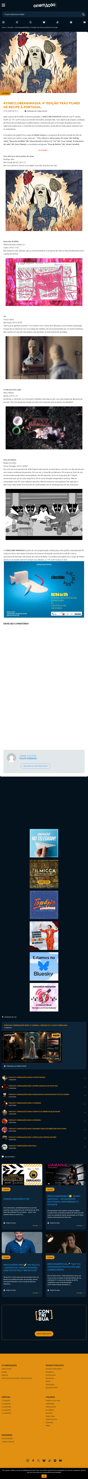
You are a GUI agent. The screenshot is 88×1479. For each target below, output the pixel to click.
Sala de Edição (7, 1438)
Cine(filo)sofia (51, 1419)
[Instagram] (3, 22)
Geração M (50, 1372)
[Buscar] (83, 14)
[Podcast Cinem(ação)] (44, 935)
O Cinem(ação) (9, 1365)
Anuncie (5, 1375)
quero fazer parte (44, 1333)
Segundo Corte (52, 1387)
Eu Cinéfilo (50, 1410)
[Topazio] (44, 904)
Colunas (50, 1397)
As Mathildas (51, 1375)
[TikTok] (57, 22)
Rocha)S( (10, 27)
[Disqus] (44, 654)
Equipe (4, 1372)
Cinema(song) (51, 1407)
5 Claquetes (6, 1413)
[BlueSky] (44, 22)
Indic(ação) (50, 1384)
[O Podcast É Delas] (44, 997)
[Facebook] (17, 22)
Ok (44, 1476)
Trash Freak (50, 1416)
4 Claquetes (6, 1410)
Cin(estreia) (50, 1404)
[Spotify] (71, 22)
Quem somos (6, 1369)
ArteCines (49, 1422)
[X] (30, 22)
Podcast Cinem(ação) (54, 1369)
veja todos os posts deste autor (35, 766)
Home (4, 27)
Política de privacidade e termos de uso (17, 1378)
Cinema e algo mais (53, 1400)
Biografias (50, 1378)
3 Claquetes (6, 1407)
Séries (48, 1425)
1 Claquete (6, 1400)
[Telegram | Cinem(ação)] (44, 843)
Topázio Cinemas (8, 1442)
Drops (48, 1381)
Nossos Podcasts (55, 1365)
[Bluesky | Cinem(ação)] (44, 966)
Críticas (6, 1397)
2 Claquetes (6, 1404)
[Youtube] (84, 22)
